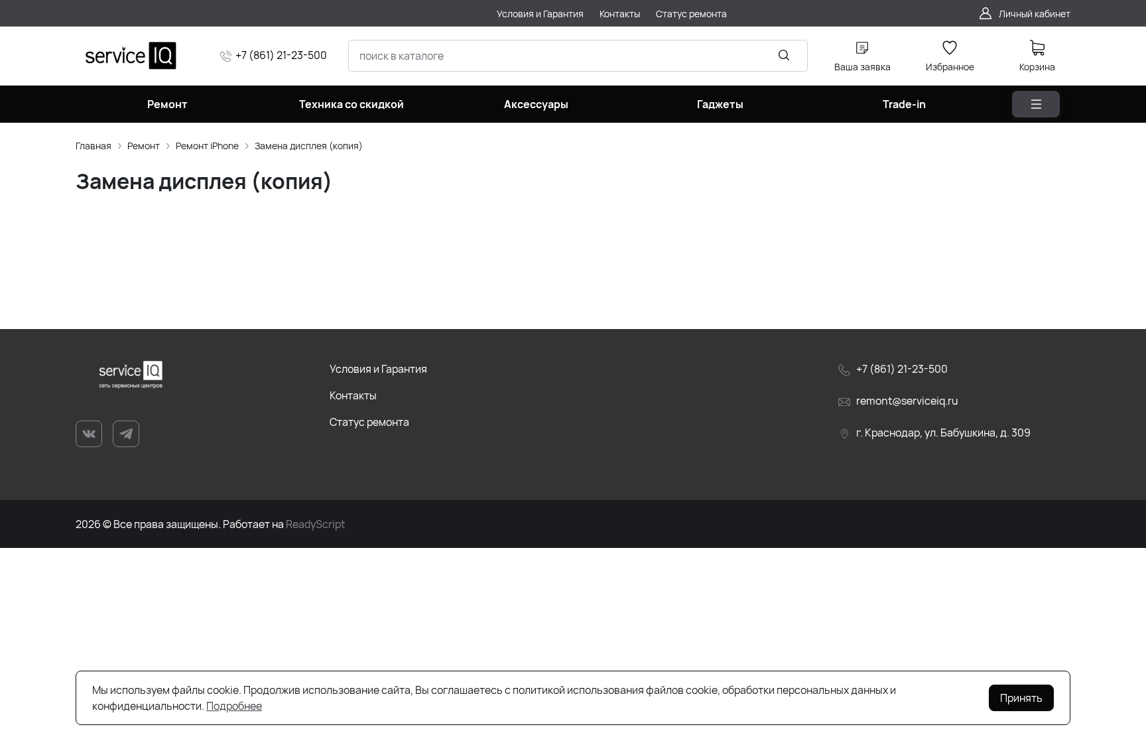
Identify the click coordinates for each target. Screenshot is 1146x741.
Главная (93, 145)
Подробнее (234, 706)
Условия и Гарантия (378, 369)
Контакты (353, 395)
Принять (1021, 698)
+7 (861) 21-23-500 (281, 55)
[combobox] (578, 56)
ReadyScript (315, 524)
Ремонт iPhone (207, 145)
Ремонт (143, 145)
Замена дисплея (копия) (309, 145)
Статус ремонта (369, 422)
